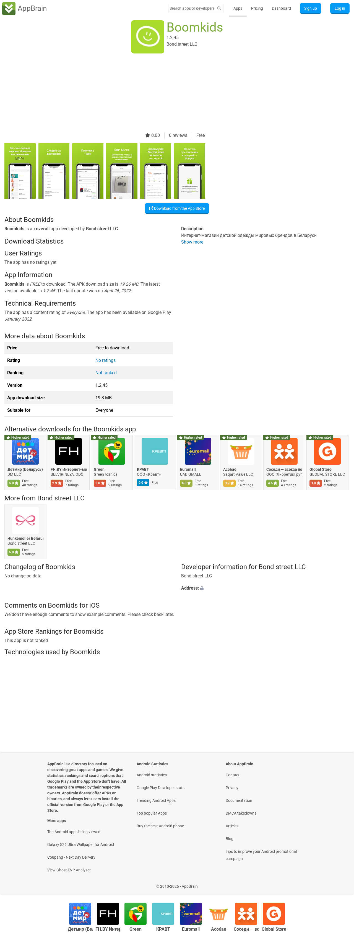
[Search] (219, 8)
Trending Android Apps (156, 800)
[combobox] (191, 8)
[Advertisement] (170, 93)
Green (99, 469)
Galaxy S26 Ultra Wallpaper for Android (80, 844)
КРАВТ (143, 469)
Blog (229, 838)
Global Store (320, 469)
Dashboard (281, 8)
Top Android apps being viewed (73, 832)
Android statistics (152, 775)
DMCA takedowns (241, 813)
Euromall (188, 469)
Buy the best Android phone (160, 826)
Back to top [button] (340, 883)
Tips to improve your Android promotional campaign (261, 855)
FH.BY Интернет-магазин (69, 469)
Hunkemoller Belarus (25, 538)
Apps (237, 8)
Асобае (229, 469)
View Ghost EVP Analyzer (69, 870)
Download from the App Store (179, 208)
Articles (232, 826)
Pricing (257, 8)
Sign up (310, 8)
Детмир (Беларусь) (25, 469)
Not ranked (106, 372)
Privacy (232, 787)
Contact (233, 775)
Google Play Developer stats (160, 787)
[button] (265, 588)
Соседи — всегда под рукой (284, 469)
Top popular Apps (152, 813)
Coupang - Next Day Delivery (71, 857)
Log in (340, 8)
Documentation (239, 800)
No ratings (105, 360)
